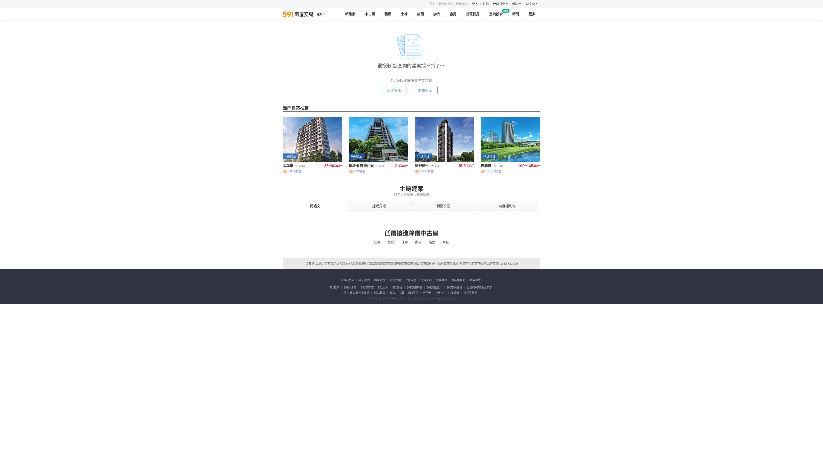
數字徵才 (475, 280)
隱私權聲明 (458, 280)
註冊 (486, 4)
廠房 (453, 14)
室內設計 (496, 14)
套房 (391, 242)
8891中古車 (397, 292)
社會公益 (410, 280)
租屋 (387, 14)
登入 (475, 4)
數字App (531, 4)
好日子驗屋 (470, 292)
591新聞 (397, 287)
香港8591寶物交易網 (356, 292)
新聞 (515, 14)
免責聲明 (426, 280)
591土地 (383, 287)
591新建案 (367, 287)
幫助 (515, 4)
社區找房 (473, 14)
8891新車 (379, 292)
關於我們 (364, 280)
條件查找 (394, 90)
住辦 (404, 242)
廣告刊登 (379, 280)
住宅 (377, 242)
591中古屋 (350, 287)
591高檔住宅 (434, 287)
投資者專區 (347, 280)
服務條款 (441, 280)
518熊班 (413, 292)
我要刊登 (499, 4)
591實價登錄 (414, 287)
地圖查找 (425, 90)
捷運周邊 (379, 206)
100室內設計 (454, 287)
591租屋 (334, 287)
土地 (404, 14)
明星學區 (443, 206)
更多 (532, 14)
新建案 (350, 14)
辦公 (436, 14)
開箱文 (315, 206)
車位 (446, 242)
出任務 (427, 292)
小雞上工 (440, 292)
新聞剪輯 (395, 280)
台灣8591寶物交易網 (479, 287)
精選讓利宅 (507, 206)
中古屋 (370, 14)
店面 (420, 14)
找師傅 (455, 292)
